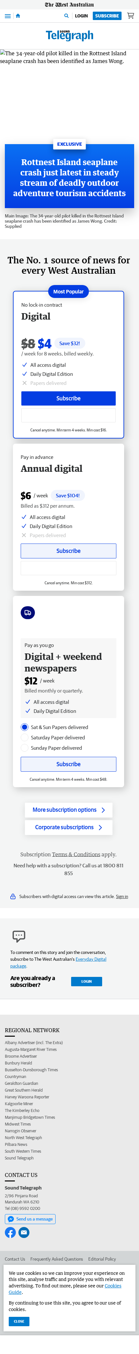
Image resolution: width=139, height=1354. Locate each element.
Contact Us (15, 1259)
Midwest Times (18, 1124)
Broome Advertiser (21, 1056)
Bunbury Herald (18, 1063)
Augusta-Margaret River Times (31, 1049)
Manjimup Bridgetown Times (30, 1117)
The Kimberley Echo (22, 1110)
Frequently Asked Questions (56, 1259)
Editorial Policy (102, 1259)
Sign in (122, 896)
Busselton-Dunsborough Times (31, 1069)
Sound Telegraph (19, 1158)
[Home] (18, 16)
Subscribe (107, 15)
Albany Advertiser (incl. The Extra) (34, 1042)
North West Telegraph (23, 1137)
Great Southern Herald (24, 1090)
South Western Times (23, 1151)
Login (81, 15)
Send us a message (34, 1219)
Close (19, 1321)
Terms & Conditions (76, 854)
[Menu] (8, 16)
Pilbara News (16, 1144)
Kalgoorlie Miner (19, 1103)
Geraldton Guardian (21, 1083)
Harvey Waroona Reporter (27, 1097)
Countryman (15, 1076)
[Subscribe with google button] (68, 415)
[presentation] (24, 727)
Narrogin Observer (20, 1130)
